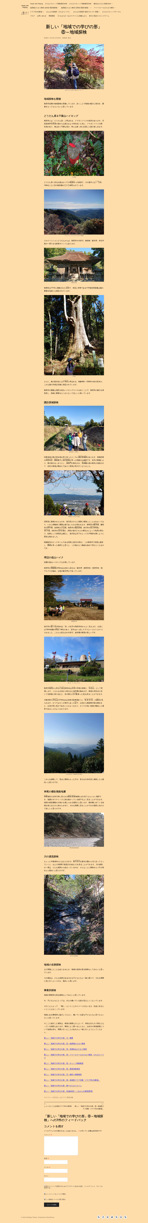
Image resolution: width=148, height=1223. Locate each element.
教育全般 (70, 1097)
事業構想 (52, 16)
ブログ (32, 16)
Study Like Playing (25, 6)
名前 (46, 1158)
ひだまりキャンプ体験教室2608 (56, 4)
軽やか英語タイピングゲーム (99, 16)
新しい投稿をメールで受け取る (55, 1199)
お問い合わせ (41, 16)
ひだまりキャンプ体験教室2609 (80, 4)
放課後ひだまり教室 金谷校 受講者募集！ (44, 8)
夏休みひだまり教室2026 (102, 4)
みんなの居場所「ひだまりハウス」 (58, 12)
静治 (69, 38)
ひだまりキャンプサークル (111, 12)
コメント (48, 1135)
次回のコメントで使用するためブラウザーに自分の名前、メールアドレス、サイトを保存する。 (73, 1187)
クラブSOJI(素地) (36, 12)
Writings (29, 1217)
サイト (46, 1176)
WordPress (50, 1217)
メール (47, 1167)
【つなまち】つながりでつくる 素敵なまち (72, 16)
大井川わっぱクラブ (59, 1097)
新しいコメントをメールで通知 (55, 1194)
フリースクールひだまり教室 (104, 8)
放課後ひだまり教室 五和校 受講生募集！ (75, 8)
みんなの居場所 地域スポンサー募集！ (86, 12)
